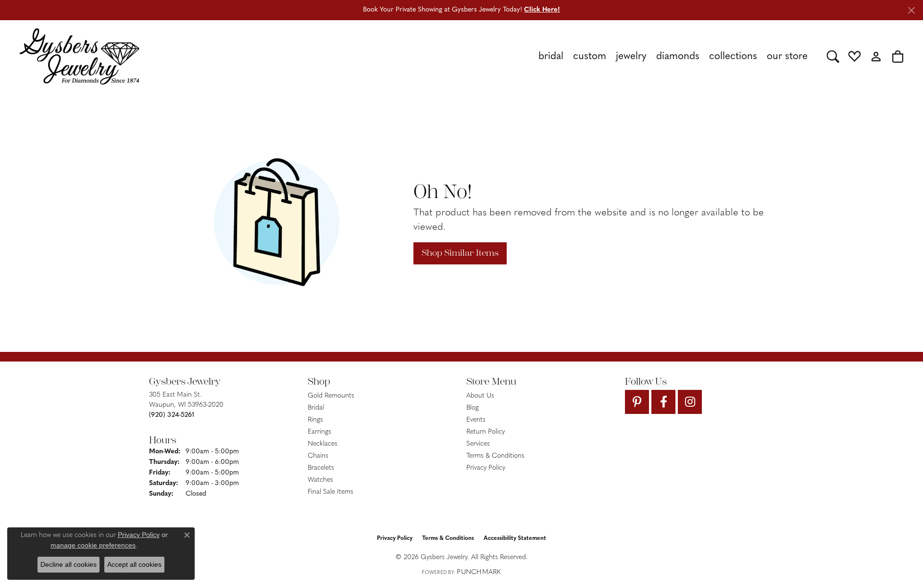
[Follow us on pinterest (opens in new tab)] (637, 402)
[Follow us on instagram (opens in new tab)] (690, 402)
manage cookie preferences (93, 545)
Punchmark (479, 572)
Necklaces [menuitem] (322, 444)
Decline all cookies (68, 564)
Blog (472, 408)
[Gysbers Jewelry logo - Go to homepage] (79, 56)
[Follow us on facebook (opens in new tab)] (663, 402)
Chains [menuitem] (318, 456)
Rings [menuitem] (315, 420)
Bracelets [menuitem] (321, 468)
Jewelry (631, 56)
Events (476, 420)
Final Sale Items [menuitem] (330, 492)
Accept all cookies (134, 564)
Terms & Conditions (495, 456)
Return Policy (485, 432)
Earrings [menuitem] (319, 432)
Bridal (550, 56)
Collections (733, 56)
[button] (833, 56)
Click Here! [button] (542, 9)
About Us (480, 396)
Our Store (787, 56)
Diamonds (677, 56)
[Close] (911, 10)
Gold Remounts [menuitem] (331, 396)
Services (478, 444)
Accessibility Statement (515, 538)
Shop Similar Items (460, 253)
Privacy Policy (485, 468)
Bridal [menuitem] (316, 408)
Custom (589, 56)
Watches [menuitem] (320, 480)
